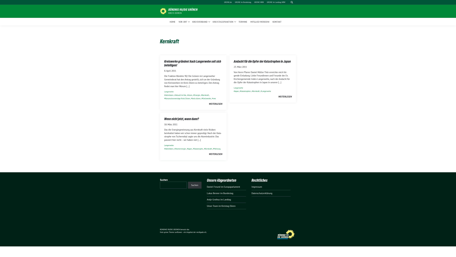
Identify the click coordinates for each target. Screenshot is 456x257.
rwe (214, 98)
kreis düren (196, 98)
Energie (197, 95)
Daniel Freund (213, 186)
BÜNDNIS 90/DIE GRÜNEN (183, 9)
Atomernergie (180, 149)
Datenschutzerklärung (262, 193)
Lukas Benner (213, 193)
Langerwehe (169, 92)
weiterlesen (215, 103)
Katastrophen (246, 91)
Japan (237, 91)
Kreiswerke (206, 98)
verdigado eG (201, 232)
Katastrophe (198, 149)
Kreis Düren (175, 13)
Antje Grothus (213, 199)
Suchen (164, 179)
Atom (190, 95)
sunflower (178, 232)
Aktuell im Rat (180, 95)
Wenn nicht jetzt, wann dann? (181, 119)
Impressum (257, 186)
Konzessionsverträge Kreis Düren (177, 98)
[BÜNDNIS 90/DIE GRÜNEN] (163, 11)
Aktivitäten (169, 95)
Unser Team (212, 206)
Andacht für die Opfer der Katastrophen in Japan (262, 61)
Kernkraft (205, 95)
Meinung (217, 149)
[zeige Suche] (292, 2)
